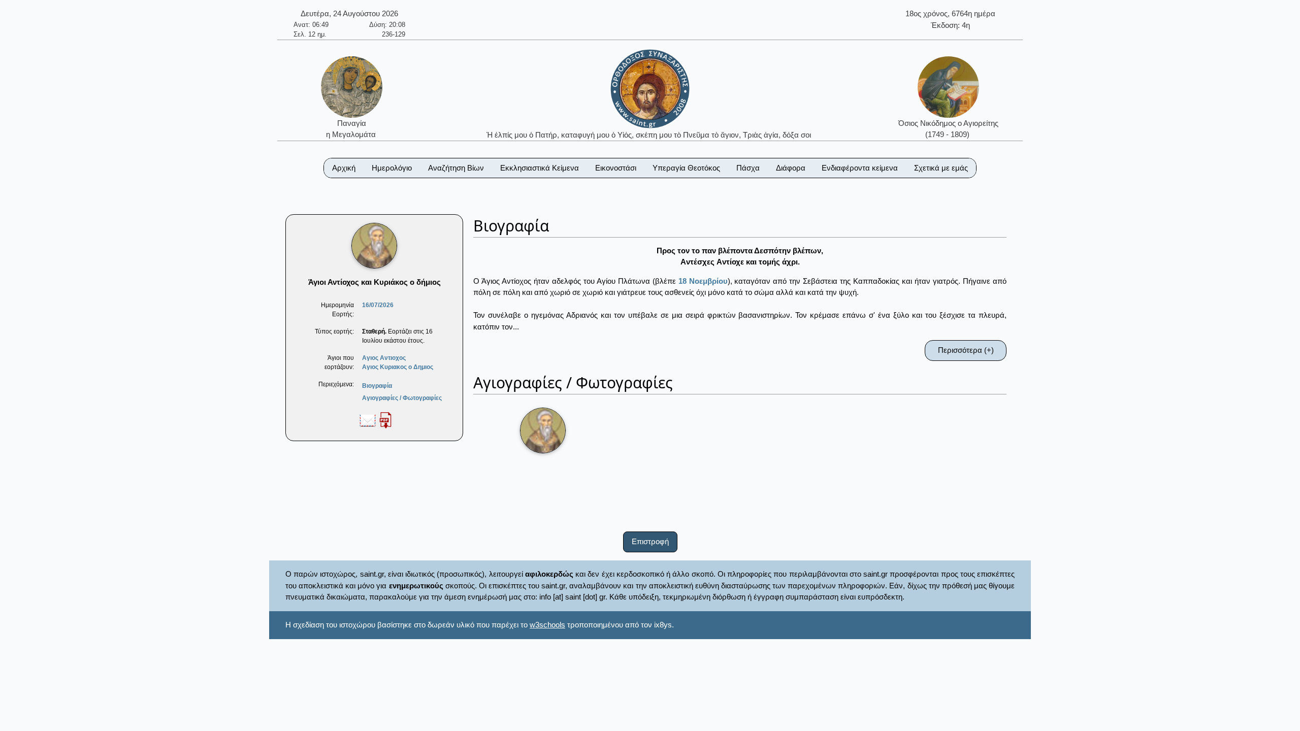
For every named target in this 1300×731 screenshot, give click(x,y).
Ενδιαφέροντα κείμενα (860, 167)
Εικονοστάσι (615, 167)
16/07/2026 (378, 305)
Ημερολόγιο (392, 167)
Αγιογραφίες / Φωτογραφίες (402, 398)
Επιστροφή (650, 541)
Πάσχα (748, 167)
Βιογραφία (377, 385)
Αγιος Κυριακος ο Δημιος (397, 367)
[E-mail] (368, 419)
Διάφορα (790, 167)
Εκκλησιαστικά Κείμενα (539, 167)
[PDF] (385, 419)
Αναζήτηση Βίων (456, 167)
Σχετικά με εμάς (941, 167)
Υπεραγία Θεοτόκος (686, 167)
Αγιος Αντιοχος (384, 357)
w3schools (547, 624)
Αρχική (343, 167)
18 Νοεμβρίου (703, 281)
